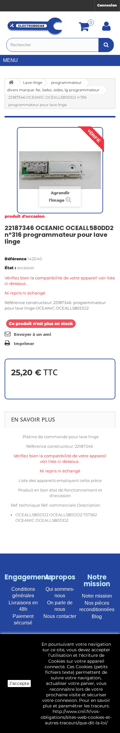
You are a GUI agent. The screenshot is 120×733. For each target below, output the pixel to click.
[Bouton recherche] (106, 45)
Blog (97, 616)
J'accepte (19, 683)
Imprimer (24, 343)
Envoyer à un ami (32, 334)
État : (10, 267)
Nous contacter (59, 616)
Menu (10, 60)
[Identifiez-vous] (106, 28)
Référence (15, 258)
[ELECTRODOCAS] (35, 26)
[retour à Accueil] (11, 82)
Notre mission (97, 596)
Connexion (107, 5)
